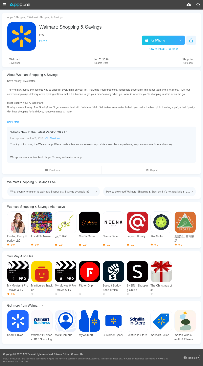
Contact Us (77, 354)
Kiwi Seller (156, 236)
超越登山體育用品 (184, 238)
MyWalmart (86, 335)
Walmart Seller (159, 335)
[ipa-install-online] (188, 5)
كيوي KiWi (61, 236)
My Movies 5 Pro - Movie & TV (65, 287)
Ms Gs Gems (87, 236)
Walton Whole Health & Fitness (184, 337)
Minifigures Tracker (42, 287)
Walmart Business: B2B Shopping (41, 337)
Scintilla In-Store (137, 335)
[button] (5, 5)
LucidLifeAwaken (41, 236)
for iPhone (158, 40)
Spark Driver (15, 335)
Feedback (54, 170)
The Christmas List (161, 287)
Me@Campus (63, 335)
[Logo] (20, 5)
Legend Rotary (136, 236)
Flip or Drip (86, 285)
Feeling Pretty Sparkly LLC (17, 238)
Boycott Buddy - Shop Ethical (113, 287)
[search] (198, 5)
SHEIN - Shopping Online (137, 287)
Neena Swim (111, 236)
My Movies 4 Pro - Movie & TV (17, 287)
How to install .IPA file (161, 49)
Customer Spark (113, 335)
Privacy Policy (61, 354)
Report (154, 170)
